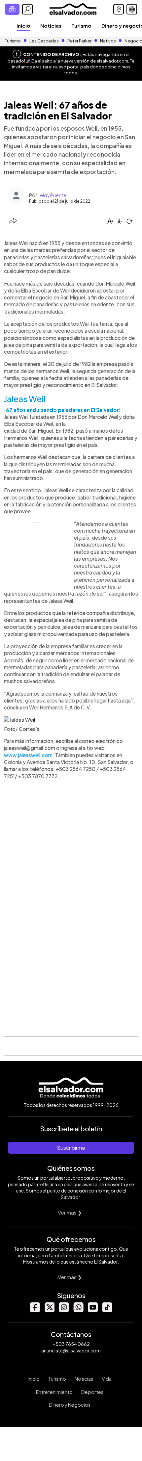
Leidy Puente (52, 195)
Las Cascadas (44, 40)
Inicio (23, 25)
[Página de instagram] (63, 1310)
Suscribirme (71, 1147)
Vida (107, 1379)
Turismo (81, 25)
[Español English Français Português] (131, 9)
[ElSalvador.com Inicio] (73, 8)
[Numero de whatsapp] (78, 1310)
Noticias (50, 25)
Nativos (108, 40)
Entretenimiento (54, 1392)
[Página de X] (49, 1310)
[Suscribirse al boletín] (12, 9)
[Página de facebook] (34, 1310)
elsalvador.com (112, 61)
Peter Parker (79, 40)
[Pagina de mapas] (118, 9)
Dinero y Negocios (69, 1405)
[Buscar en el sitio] (27, 9)
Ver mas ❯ (70, 1212)
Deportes (92, 1392)
